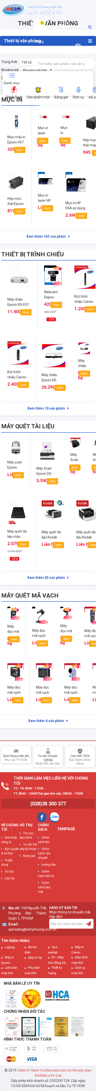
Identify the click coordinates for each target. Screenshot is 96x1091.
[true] (89, 924)
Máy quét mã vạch (30, 595)
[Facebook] (42, 817)
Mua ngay (19, 320)
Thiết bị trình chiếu (32, 254)
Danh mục (12, 83)
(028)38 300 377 (48, 804)
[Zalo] (54, 817)
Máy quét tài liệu (27, 426)
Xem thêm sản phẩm (46, 236)
